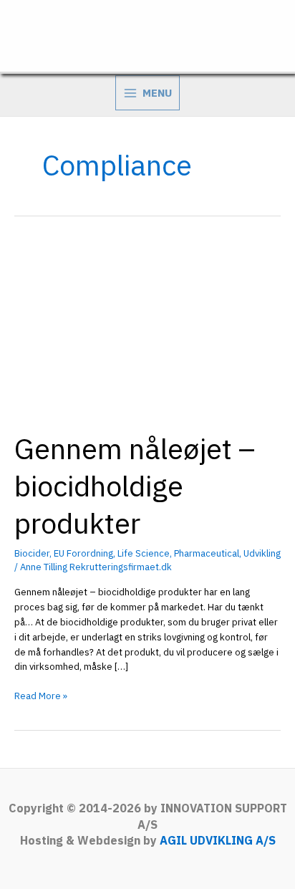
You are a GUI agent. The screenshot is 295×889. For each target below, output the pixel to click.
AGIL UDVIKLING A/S (218, 840)
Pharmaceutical (206, 553)
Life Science (143, 553)
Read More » (40, 696)
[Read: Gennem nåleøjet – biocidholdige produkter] (147, 327)
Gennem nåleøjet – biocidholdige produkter (134, 486)
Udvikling (262, 553)
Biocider (31, 553)
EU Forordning (83, 553)
